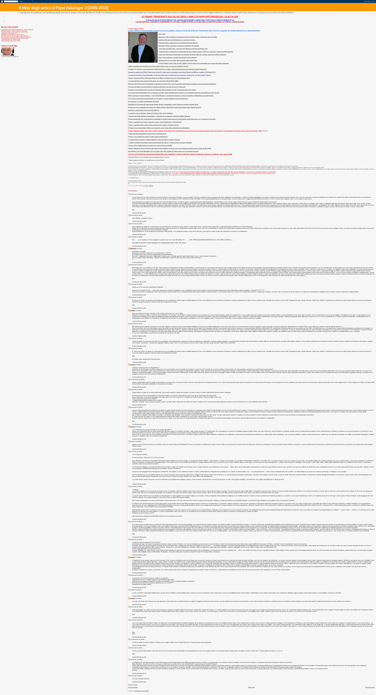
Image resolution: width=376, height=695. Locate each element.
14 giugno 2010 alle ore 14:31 (139, 281)
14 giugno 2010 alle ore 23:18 (139, 681)
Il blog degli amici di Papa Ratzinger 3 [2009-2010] (63, 7)
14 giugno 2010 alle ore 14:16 (139, 246)
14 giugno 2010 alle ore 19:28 (139, 637)
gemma (132, 310)
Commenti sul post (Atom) (141, 691)
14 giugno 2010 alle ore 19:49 (139, 657)
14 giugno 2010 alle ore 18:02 (139, 484)
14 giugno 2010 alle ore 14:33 (139, 294)
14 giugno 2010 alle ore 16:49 (139, 424)
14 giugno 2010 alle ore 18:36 (139, 554)
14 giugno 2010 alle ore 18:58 (139, 595)
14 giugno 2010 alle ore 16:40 (139, 404)
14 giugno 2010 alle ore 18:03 (139, 519)
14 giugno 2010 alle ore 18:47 (139, 587)
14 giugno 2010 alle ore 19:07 (139, 604)
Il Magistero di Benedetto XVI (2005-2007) (12, 34)
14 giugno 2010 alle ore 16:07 (139, 387)
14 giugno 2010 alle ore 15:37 (139, 377)
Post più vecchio (370, 687)
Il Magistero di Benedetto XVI (9, 33)
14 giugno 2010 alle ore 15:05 (139, 335)
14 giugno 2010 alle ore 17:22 (139, 439)
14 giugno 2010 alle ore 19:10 (139, 617)
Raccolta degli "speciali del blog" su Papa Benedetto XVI (16, 37)
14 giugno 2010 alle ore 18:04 (139, 537)
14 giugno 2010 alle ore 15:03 (139, 321)
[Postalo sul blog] (147, 186)
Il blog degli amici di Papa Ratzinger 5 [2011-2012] (14, 32)
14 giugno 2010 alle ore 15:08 (139, 362)
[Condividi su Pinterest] (152, 186)
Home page (251, 687)
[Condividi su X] (149, 186)
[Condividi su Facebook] (150, 186)
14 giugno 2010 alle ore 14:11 (139, 234)
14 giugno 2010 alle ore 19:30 (139, 645)
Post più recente (133, 687)
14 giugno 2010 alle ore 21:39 (139, 673)
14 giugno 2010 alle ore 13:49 (139, 221)
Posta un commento (133, 684)
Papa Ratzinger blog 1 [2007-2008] (10, 41)
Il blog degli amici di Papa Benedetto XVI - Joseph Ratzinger (17, 29)
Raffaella (133, 248)
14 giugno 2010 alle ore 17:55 (139, 449)
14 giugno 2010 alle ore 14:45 (139, 308)
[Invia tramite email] (145, 186)
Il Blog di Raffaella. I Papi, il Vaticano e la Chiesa (14, 30)
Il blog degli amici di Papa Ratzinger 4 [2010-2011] (14, 38)
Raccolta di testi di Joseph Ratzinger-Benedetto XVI (15, 35)
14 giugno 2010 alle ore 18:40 (139, 572)
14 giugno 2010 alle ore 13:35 (139, 212)
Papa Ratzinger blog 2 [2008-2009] (10, 39)
